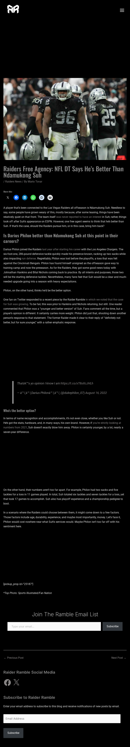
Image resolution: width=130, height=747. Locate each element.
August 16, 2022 (96, 393)
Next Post (118, 657)
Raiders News (13, 181)
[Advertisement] (65, 46)
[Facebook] (7, 683)
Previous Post (14, 657)
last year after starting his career (61, 249)
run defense (29, 258)
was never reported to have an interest (78, 217)
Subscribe (112, 626)
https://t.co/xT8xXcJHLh (77, 383)
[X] (16, 683)
